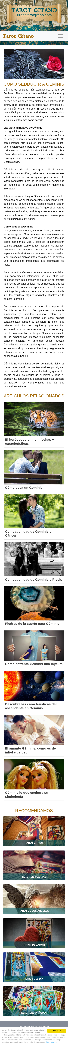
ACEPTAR (57, 1030)
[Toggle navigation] (60, 36)
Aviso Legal (43, 1027)
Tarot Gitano (18, 36)
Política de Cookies (28, 1027)
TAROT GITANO (34, 12)
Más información (52, 1042)
